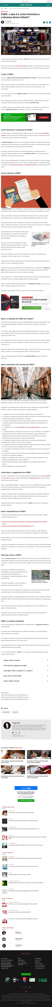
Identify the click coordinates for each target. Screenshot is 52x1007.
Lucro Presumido (46, 476)
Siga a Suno (38, 960)
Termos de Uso (4, 968)
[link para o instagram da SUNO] (26, 987)
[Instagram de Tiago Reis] (19, 732)
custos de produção (20, 66)
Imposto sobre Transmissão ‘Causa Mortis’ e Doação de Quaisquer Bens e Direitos (24, 521)
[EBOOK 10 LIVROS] (26, 304)
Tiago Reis (9, 21)
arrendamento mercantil (16, 164)
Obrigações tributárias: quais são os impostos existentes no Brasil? (40, 244)
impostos (15, 712)
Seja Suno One (21, 961)
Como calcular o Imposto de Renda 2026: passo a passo (12, 761)
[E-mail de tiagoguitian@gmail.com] (13, 732)
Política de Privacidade (7, 960)
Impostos (4, 11)
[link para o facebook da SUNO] (22, 987)
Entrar (49, 1)
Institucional (4, 958)
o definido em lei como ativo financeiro (29, 427)
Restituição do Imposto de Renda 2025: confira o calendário (37, 777)
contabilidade (6, 712)
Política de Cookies (6, 961)
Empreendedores (18, 933)
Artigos (6, 8)
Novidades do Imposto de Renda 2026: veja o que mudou (12, 777)
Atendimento (38, 958)
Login (19, 958)
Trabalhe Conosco (40, 966)
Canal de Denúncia (40, 965)
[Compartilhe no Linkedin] (50, 22)
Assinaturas (21, 960)
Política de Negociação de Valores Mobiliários (7, 966)
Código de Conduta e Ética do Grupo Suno (6, 964)
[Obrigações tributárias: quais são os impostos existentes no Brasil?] (41, 241)
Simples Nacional (34, 478)
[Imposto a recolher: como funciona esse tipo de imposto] (41, 579)
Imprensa (37, 961)
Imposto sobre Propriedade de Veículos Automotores (16, 526)
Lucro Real (5, 478)
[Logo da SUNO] (25, 1)
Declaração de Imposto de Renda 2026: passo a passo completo (37, 761)
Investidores (17, 946)
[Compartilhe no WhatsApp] (47, 22)
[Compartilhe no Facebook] (44, 22)
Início (2, 8)
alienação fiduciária (31, 164)
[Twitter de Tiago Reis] (16, 732)
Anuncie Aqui (38, 963)
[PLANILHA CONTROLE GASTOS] (26, 119)
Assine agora (26, 974)
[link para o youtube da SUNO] (30, 987)
